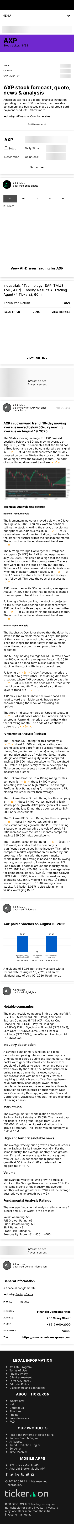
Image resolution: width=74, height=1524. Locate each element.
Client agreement (20, 1377)
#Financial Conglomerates (33, 116)
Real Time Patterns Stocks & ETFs (31, 1434)
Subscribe (37, 167)
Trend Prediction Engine (25, 1445)
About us (15, 1411)
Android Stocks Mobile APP (27, 1468)
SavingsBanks (24, 1294)
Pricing (13, 1414)
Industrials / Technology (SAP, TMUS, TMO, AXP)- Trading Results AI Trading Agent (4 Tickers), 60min (35, 290)
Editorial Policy (19, 1384)
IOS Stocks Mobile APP (24, 1465)
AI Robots (15, 1441)
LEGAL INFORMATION (32, 1360)
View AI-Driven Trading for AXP (37, 268)
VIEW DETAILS (61, 311)
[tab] (10, 198)
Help (12, 1404)
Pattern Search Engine (23, 1438)
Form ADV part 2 (20, 1381)
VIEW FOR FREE (37, 357)
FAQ (12, 1421)
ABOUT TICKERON (33, 1394)
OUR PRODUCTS (33, 1428)
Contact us (16, 1407)
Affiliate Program (20, 1367)
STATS (36, 312)
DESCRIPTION (12, 312)
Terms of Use (18, 1370)
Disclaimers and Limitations (27, 1387)
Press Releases (19, 1418)
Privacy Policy (18, 1374)
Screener (15, 1448)
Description (11, 157)
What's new (16, 1401)
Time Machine (18, 1452)
